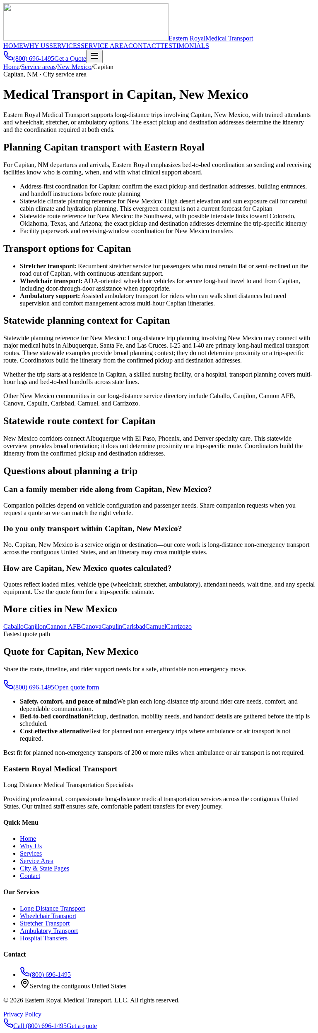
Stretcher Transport (45, 923)
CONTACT (144, 45)
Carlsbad (133, 626)
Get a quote (82, 1025)
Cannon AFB (63, 626)
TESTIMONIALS (184, 45)
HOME (13, 45)
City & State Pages (44, 868)
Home (11, 66)
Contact (30, 875)
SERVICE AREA (104, 45)
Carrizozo (179, 626)
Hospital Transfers (43, 938)
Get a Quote (70, 58)
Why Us (31, 845)
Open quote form (76, 687)
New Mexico (74, 66)
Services (31, 853)
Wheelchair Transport (48, 915)
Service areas (38, 66)
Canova (91, 626)
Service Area (36, 860)
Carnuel (155, 626)
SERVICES (65, 45)
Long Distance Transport (52, 908)
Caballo (13, 626)
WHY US (36, 45)
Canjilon (35, 626)
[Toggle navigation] (94, 56)
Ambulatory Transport (49, 930)
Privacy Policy (22, 1014)
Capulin (111, 626)
